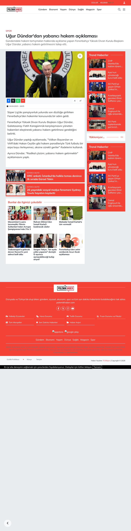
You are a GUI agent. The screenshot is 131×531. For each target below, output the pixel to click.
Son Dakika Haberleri (48, 322)
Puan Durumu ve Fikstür (110, 316)
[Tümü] (122, 137)
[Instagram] (68, 308)
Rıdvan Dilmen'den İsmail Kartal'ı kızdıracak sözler (43, 224)
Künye (29, 359)
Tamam (97, 367)
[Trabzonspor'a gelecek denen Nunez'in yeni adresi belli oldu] (19, 240)
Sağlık (81, 9)
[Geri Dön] (8, 523)
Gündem (42, 9)
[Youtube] (72, 308)
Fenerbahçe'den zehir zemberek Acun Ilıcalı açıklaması (69, 252)
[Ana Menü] (124, 9)
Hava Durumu (46, 316)
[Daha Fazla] (23, 101)
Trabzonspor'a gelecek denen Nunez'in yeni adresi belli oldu (19, 252)
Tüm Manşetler (15, 322)
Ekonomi (53, 9)
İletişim (39, 359)
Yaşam (63, 9)
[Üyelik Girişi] (123, 2)
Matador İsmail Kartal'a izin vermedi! (70, 223)
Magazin (90, 9)
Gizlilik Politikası (13, 359)
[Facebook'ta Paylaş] (8, 101)
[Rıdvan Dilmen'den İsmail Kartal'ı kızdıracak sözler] (45, 212)
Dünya (72, 9)
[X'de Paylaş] (13, 101)
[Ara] (119, 9)
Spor (99, 9)
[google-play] (71, 331)
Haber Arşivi (75, 322)
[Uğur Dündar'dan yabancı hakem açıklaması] (45, 74)
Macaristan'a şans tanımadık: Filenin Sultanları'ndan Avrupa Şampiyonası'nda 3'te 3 (19, 226)
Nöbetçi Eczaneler (17, 316)
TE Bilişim (106, 361)
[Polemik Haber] (14, 9)
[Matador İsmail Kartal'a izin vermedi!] (71, 212)
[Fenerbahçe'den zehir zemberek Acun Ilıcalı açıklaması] (71, 240)
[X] (63, 308)
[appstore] (58, 331)
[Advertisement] (106, 230)
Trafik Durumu (76, 316)
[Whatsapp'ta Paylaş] (18, 101)
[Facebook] (58, 308)
